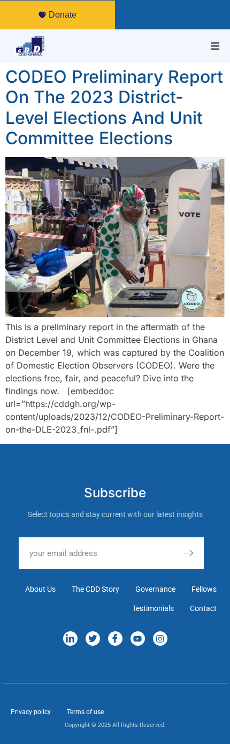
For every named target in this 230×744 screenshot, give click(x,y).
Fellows (204, 589)
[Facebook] (115, 638)
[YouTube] (138, 638)
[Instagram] (160, 638)
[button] (215, 46)
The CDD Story (95, 589)
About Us (40, 589)
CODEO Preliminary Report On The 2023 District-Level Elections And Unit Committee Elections (114, 107)
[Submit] (193, 553)
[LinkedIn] (70, 638)
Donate (62, 14)
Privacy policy (31, 712)
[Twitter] (93, 638)
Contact (203, 608)
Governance (155, 589)
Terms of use (85, 712)
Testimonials (153, 608)
